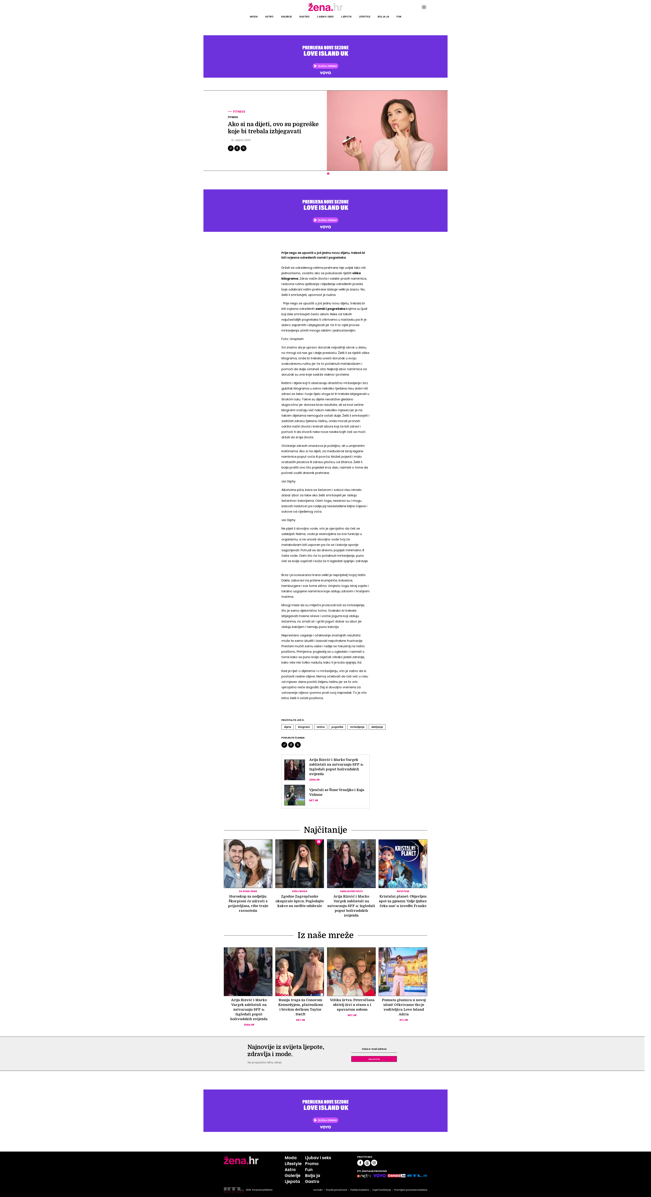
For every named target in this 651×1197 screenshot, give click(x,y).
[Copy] (231, 151)
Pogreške (337, 727)
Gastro (304, 16)
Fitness (239, 111)
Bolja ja (383, 16)
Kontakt (318, 1190)
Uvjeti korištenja (381, 1190)
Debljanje (377, 727)
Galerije (286, 16)
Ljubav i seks (325, 16)
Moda (254, 16)
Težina (321, 727)
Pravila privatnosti (336, 1190)
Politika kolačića (359, 1190)
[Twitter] (243, 151)
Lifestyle (364, 16)
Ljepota (346, 16)
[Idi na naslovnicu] (325, 10)
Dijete (287, 727)
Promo (312, 1163)
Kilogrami (304, 727)
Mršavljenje (357, 727)
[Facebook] (237, 151)
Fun (399, 16)
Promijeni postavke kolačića (410, 1190)
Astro (269, 16)
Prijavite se (374, 1059)
